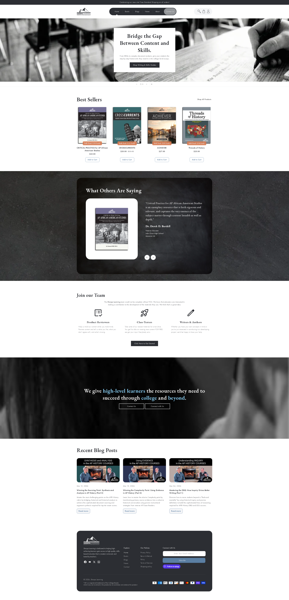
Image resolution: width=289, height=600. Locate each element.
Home (126, 553)
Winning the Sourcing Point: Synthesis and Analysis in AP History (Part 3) (95, 491)
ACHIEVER (162, 148)
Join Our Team (107, 63)
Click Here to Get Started (144, 343)
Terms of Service (147, 563)
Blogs (126, 560)
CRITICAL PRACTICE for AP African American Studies (92, 149)
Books (126, 556)
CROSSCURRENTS (127, 148)
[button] (203, 11)
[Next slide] (146, 84)
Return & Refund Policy (146, 557)
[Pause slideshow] (152, 84)
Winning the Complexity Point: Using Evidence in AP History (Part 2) (143, 491)
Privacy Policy (145, 553)
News (126, 563)
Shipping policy (146, 567)
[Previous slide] (136, 84)
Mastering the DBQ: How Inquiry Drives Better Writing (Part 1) (189, 491)
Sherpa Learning (97, 580)
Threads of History (197, 148)
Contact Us (131, 406)
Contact (126, 567)
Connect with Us (157, 406)
